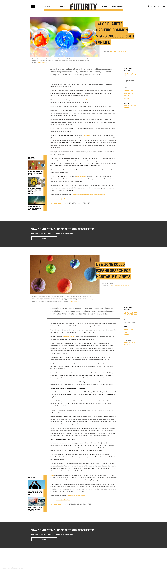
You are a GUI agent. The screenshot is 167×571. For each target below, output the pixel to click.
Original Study (56, 203)
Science (47, 6)
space (126, 96)
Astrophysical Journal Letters (75, 495)
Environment (117, 6)
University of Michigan (130, 344)
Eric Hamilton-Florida (118, 51)
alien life (128, 90)
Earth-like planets (68, 336)
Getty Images (42, 62)
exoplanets (128, 93)
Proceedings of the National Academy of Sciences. (89, 194)
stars (126, 98)
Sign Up (44, 238)
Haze (52, 475)
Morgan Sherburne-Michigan (119, 286)
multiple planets (81, 176)
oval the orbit (88, 135)
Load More (83, 554)
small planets (83, 100)
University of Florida (130, 107)
